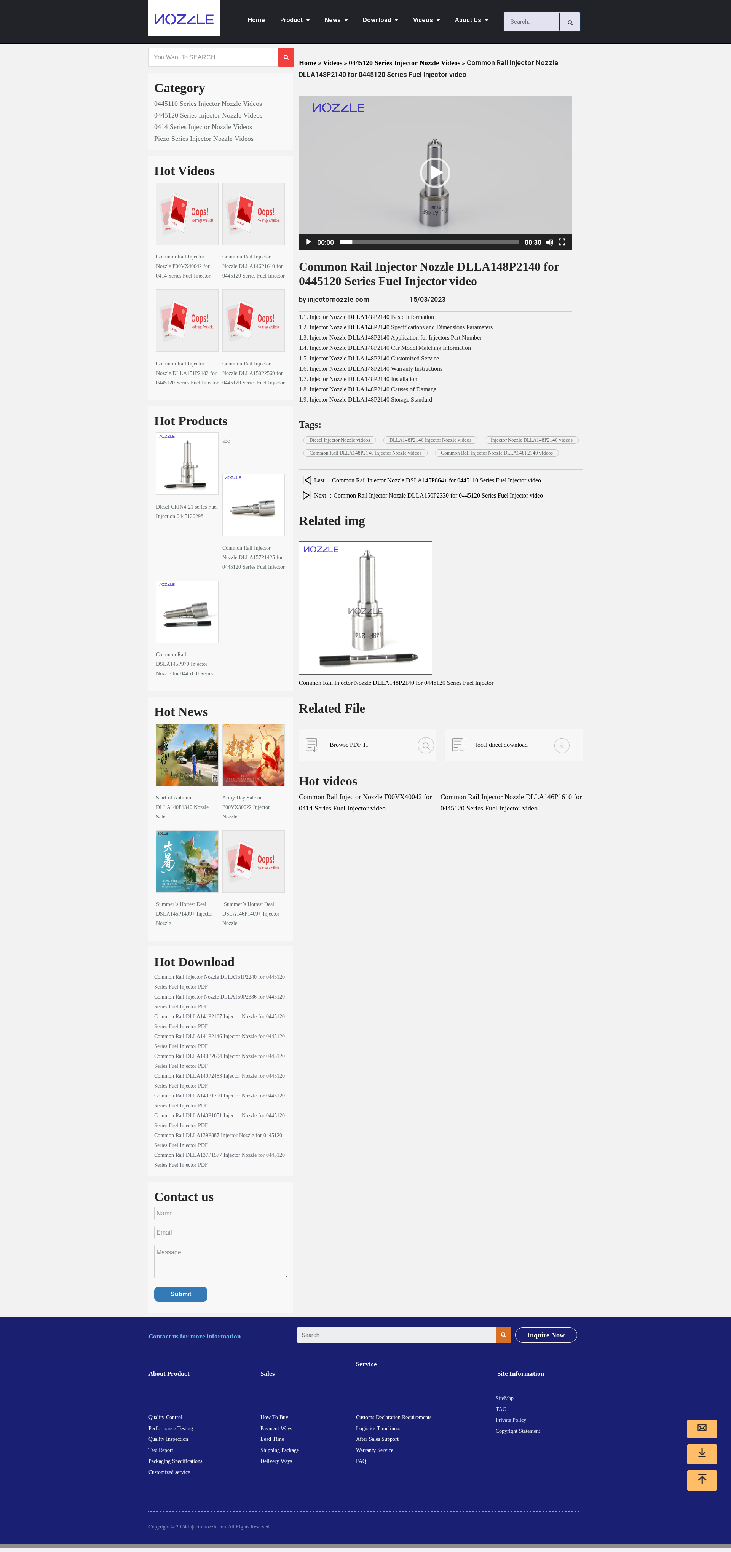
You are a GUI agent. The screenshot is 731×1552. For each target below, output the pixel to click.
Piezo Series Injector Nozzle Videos (204, 138)
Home (256, 20)
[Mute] (550, 242)
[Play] (309, 242)
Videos (423, 20)
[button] (435, 173)
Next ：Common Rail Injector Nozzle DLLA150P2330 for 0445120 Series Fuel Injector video (428, 495)
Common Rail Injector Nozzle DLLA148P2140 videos (497, 453)
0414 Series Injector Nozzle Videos (203, 127)
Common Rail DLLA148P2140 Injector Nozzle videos (365, 453)
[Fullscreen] (562, 242)
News (333, 20)
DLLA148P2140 (368, 317)
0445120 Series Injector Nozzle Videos (208, 115)
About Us (468, 20)
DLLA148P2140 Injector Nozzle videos (430, 440)
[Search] (570, 21)
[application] (435, 172)
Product (291, 20)
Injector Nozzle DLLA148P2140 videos (532, 440)
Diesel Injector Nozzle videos (340, 440)
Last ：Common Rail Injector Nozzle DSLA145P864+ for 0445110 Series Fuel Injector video (427, 480)
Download (377, 20)
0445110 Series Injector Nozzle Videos (208, 103)
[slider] (429, 242)
